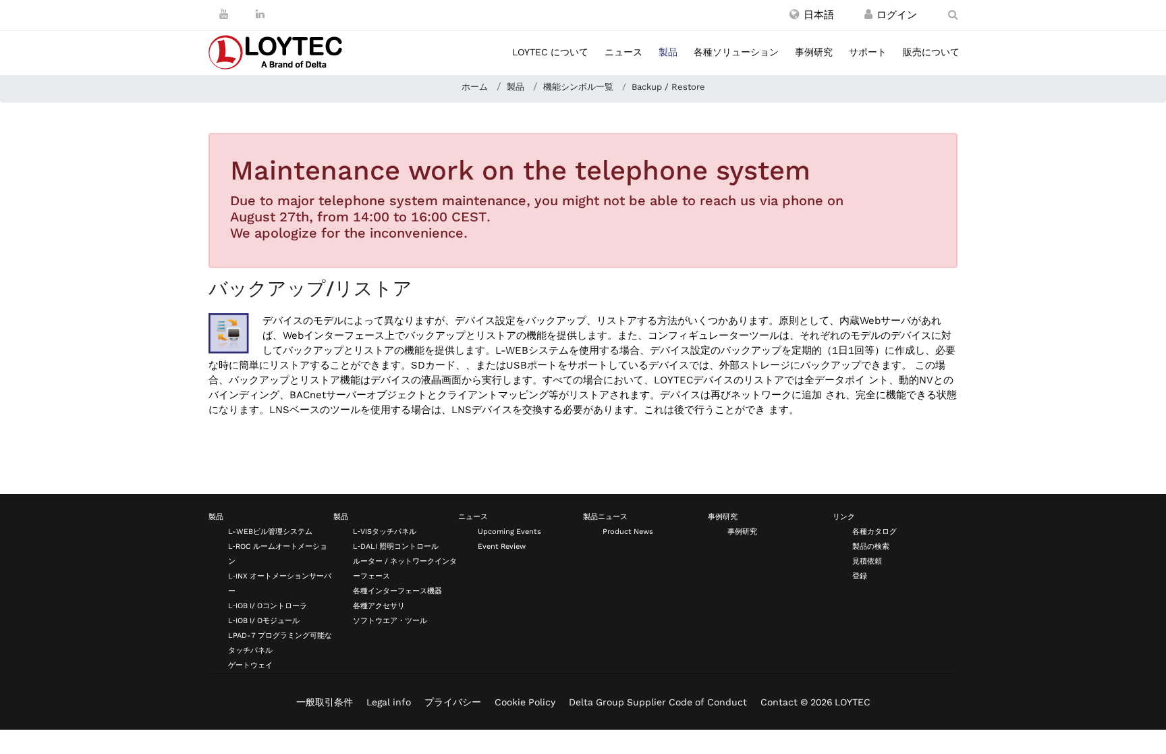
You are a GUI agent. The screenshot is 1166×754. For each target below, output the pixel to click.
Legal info (388, 702)
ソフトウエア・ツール (390, 620)
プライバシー (452, 702)
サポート (868, 52)
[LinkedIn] (260, 14)
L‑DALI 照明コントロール (396, 546)
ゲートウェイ (250, 665)
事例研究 (814, 52)
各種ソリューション (736, 52)
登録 (859, 576)
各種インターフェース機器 (397, 591)
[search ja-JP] (952, 14)
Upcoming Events (509, 531)
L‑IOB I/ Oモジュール (264, 620)
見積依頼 (867, 561)
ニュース (623, 52)
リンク (844, 516)
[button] (811, 14)
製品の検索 (870, 546)
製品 (668, 52)
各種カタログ (874, 531)
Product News (628, 531)
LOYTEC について (550, 52)
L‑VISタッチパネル (384, 531)
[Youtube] (223, 14)
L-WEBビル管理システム (270, 531)
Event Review (502, 546)
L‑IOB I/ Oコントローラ (267, 605)
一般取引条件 (324, 702)
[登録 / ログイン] (868, 15)
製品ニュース (605, 516)
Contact (779, 702)
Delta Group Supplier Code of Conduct (658, 702)
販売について (931, 52)
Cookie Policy (525, 702)
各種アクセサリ (379, 605)
